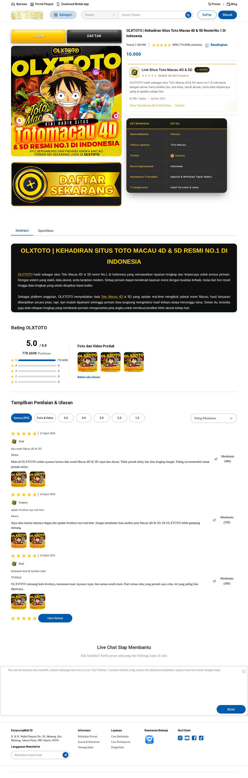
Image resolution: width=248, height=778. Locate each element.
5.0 (66, 417)
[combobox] (214, 418)
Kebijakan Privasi (87, 736)
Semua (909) (21, 417)
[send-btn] (65, 755)
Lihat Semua (55, 618)
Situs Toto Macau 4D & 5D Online (150, 105)
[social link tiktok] (201, 738)
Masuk (227, 15)
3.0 (101, 417)
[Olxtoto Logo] (28, 14)
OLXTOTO (25, 274)
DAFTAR (94, 36)
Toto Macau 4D (112, 296)
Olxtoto (179, 105)
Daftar (207, 15)
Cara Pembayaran (120, 741)
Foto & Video (45, 417)
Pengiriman (117, 747)
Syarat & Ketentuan (89, 741)
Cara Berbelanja (120, 736)
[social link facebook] (194, 738)
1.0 (137, 417)
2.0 (119, 417)
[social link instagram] (180, 738)
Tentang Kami (85, 747)
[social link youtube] (187, 738)
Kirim (231, 709)
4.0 (84, 417)
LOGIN (38, 36)
